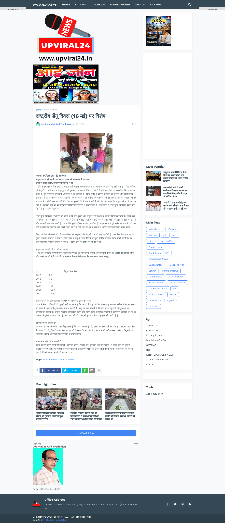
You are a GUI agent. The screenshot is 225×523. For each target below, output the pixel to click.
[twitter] (175, 504)
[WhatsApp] (85, 370)
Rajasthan (172, 300)
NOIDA (173, 294)
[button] (189, 5)
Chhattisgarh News (158, 259)
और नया (37, 444)
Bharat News (155, 247)
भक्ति (165, 235)
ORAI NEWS (155, 300)
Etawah (152, 271)
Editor (149, 364)
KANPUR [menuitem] (155, 4)
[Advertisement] (167, 106)
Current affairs (156, 265)
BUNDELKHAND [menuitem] (120, 4)
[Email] (92, 370)
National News (156, 294)
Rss (148, 350)
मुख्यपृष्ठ (39, 109)
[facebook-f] (168, 504)
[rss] (189, 504)
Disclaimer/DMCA (156, 340)
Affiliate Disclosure (157, 359)
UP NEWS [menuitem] (99, 4)
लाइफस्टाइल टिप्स (166, 241)
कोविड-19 (172, 229)
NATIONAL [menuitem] (81, 4)
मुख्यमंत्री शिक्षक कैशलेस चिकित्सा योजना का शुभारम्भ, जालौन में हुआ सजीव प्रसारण (50, 416)
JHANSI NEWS (156, 282)
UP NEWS (153, 306)
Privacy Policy (154, 335)
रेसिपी (151, 241)
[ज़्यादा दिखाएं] (99, 370)
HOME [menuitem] (66, 4)
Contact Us (152, 330)
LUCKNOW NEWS (158, 288)
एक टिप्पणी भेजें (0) (86, 433)
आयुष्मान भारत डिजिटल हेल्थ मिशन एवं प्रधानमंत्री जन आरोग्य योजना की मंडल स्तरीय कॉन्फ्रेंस (175, 177)
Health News (50, 109)
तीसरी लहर (153, 235)
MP (174, 288)
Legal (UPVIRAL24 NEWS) (160, 354)
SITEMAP (151, 345)
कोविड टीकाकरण (155, 229)
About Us (151, 325)
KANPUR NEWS (177, 282)
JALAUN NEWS (66, 359)
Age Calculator (154, 393)
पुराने (136, 444)
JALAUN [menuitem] (140, 4)
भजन (175, 235)
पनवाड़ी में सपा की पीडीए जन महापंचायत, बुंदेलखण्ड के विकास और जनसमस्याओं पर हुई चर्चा (176, 205)
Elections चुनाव (176, 265)
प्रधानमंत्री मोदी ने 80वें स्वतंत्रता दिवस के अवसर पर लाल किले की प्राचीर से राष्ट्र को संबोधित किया (175, 192)
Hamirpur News (170, 271)
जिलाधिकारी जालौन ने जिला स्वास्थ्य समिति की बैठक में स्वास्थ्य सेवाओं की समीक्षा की (120, 416)
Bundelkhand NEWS (159, 253)
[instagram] (182, 504)
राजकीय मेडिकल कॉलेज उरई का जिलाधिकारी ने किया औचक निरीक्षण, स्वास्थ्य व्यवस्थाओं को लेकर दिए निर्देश (86, 416)
